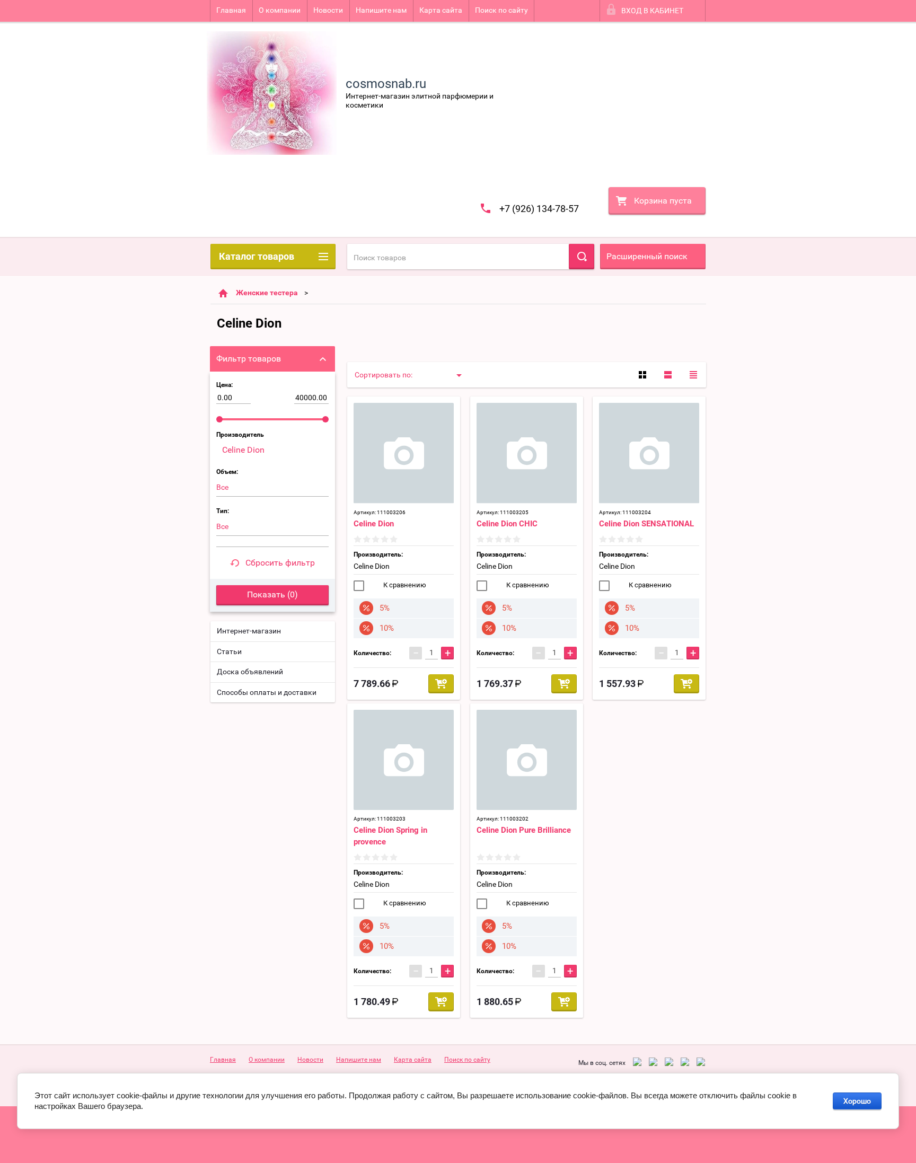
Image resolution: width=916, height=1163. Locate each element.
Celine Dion (374, 523)
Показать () (272, 594)
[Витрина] (642, 374)
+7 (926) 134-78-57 (539, 208)
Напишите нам (381, 10)
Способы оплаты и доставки (266, 692)
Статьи (229, 651)
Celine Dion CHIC (507, 523)
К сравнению (404, 585)
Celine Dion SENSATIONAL (646, 523)
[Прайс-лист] (693, 374)
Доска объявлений (250, 671)
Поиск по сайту (501, 10)
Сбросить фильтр (280, 563)
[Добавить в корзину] (441, 683)
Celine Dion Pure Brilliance (524, 830)
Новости (328, 10)
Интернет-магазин (249, 631)
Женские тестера (267, 292)
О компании (280, 10)
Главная (231, 10)
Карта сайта (440, 10)
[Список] (668, 374)
